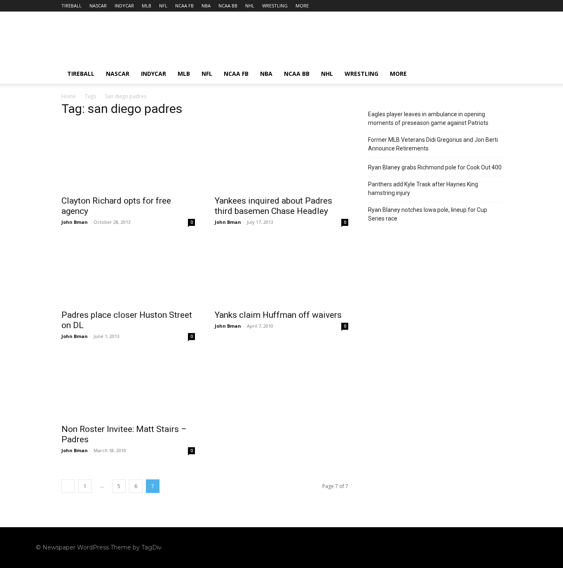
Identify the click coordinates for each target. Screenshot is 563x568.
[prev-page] (68, 486)
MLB (146, 5)
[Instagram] (474, 547)
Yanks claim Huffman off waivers (278, 315)
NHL (249, 5)
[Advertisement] (352, 41)
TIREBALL (71, 5)
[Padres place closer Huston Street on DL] (128, 272)
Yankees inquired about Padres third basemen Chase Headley (273, 206)
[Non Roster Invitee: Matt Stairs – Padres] (128, 386)
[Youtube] (521, 547)
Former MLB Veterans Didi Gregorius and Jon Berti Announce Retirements (433, 144)
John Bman (74, 222)
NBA (206, 5)
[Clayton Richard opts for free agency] (128, 157)
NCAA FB (184, 5)
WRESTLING (275, 5)
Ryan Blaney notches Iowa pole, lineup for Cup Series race (427, 214)
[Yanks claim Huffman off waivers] (281, 272)
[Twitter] (505, 547)
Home (68, 96)
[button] (492, 74)
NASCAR (98, 5)
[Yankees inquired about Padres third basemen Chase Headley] (281, 157)
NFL (163, 5)
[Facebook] (458, 547)
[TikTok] (490, 547)
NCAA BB (227, 5)
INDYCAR (124, 5)
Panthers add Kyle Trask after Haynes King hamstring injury (423, 188)
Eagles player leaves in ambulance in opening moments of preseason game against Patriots (428, 118)
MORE (302, 5)
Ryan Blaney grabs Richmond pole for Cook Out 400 (435, 167)
